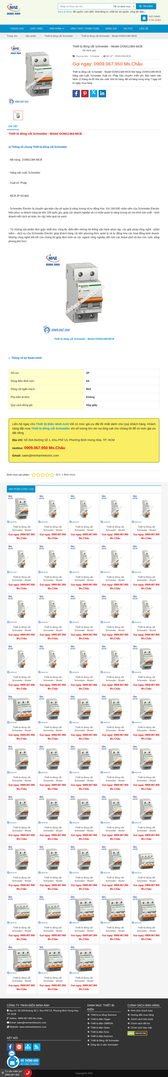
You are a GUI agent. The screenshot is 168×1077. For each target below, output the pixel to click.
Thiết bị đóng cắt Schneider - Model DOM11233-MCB (146, 830)
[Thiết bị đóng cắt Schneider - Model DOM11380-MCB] (146, 509)
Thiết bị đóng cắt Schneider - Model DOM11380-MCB (146, 529)
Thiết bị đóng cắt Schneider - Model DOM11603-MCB (84, 930)
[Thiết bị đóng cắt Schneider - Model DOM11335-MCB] (53, 609)
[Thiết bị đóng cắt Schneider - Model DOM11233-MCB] (146, 809)
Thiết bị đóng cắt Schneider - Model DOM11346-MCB (84, 630)
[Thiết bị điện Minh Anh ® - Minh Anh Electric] (32, 9)
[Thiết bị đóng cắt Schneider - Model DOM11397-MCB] (53, 960)
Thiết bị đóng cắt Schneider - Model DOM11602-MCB (115, 930)
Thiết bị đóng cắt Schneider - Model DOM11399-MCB (146, 930)
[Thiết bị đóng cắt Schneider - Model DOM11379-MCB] (21, 559)
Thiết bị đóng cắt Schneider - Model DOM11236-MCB (52, 830)
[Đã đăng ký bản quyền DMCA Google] (137, 1033)
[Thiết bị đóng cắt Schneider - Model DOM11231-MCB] (53, 859)
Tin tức (128, 28)
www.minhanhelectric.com (33, 1026)
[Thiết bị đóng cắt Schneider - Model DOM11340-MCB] (115, 659)
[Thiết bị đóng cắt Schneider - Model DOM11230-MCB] (84, 859)
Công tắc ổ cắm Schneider (104, 1044)
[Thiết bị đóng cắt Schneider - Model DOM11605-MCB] (21, 909)
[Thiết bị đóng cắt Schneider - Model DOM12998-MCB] (115, 859)
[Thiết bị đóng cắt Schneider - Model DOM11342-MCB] (53, 659)
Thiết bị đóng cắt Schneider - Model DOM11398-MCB (21, 980)
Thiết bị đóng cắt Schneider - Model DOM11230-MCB (84, 880)
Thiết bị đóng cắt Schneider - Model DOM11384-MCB (84, 338)
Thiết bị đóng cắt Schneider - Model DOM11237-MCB (21, 830)
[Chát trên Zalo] (11, 1053)
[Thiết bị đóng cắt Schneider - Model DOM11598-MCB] (84, 509)
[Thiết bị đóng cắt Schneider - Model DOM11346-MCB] (84, 609)
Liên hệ (143, 28)
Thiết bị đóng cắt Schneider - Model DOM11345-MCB (115, 630)
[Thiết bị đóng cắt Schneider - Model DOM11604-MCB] (53, 909)
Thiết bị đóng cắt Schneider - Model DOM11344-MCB (146, 630)
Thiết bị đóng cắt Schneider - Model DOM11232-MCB (21, 880)
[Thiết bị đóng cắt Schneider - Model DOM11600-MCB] (84, 709)
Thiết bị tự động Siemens (103, 1015)
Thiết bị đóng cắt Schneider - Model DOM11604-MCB (52, 930)
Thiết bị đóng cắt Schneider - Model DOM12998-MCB (115, 880)
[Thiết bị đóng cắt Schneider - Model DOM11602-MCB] (115, 909)
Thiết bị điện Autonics (101, 1036)
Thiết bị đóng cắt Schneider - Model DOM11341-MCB (84, 680)
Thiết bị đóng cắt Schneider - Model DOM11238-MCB (146, 780)
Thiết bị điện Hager (100, 1019)
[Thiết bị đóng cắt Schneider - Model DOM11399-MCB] (146, 909)
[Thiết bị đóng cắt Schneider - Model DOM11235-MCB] (84, 809)
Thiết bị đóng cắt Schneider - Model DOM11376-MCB (115, 580)
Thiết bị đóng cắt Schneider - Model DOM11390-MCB (115, 730)
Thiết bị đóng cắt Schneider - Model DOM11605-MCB (21, 930)
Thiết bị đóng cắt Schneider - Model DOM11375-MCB (146, 580)
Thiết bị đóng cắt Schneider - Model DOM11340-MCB (115, 680)
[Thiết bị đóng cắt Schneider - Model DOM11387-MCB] (53, 759)
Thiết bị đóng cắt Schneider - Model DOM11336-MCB (21, 630)
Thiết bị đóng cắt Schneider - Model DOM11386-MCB (84, 780)
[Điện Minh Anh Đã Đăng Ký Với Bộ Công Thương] (44, 1060)
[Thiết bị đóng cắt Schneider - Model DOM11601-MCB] (53, 709)
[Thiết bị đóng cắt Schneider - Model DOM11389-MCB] (146, 709)
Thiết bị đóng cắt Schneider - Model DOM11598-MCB (84, 529)
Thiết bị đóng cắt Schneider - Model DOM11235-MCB (84, 830)
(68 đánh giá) (89, 50)
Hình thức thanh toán (85, 28)
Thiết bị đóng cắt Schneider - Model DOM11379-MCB (21, 580)
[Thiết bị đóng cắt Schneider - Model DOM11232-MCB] (21, 859)
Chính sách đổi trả (140, 1023)
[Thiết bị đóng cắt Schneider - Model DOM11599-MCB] (53, 509)
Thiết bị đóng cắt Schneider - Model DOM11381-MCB (115, 529)
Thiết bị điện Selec (100, 1027)
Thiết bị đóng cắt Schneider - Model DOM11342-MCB (52, 680)
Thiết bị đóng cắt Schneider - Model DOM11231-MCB (52, 880)
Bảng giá (111, 28)
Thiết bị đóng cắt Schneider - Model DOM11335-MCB (52, 630)
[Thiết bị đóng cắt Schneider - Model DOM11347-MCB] (21, 709)
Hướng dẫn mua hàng (142, 1015)
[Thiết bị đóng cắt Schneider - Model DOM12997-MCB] (146, 659)
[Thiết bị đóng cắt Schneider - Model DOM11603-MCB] (84, 909)
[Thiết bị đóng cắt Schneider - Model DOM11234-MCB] (115, 809)
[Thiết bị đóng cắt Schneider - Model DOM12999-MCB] (21, 509)
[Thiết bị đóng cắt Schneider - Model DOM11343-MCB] (21, 659)
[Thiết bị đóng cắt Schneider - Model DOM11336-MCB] (21, 609)
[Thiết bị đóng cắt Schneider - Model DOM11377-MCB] (84, 559)
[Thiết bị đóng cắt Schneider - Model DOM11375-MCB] (146, 559)
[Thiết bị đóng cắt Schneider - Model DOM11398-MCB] (21, 960)
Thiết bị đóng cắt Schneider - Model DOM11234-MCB (115, 830)
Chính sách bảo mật (141, 1027)
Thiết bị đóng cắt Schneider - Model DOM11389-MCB (146, 730)
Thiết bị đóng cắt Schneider (50, 428)
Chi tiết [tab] (13, 126)
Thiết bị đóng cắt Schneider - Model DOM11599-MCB (52, 529)
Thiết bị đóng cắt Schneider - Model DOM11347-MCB (21, 730)
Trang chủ (17, 28)
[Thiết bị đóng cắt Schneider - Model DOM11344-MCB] (146, 609)
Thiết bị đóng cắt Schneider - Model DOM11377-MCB (84, 580)
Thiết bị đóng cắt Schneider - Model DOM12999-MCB (21, 529)
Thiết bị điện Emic (99, 1032)
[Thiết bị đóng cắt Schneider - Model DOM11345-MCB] (115, 609)
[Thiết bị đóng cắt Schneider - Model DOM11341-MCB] (84, 659)
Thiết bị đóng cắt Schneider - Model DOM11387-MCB (52, 780)
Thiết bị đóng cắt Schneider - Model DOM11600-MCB (84, 730)
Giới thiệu (36, 28)
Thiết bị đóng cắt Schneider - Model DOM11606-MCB (146, 880)
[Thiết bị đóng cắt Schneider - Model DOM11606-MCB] (146, 859)
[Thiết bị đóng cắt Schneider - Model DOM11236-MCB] (53, 809)
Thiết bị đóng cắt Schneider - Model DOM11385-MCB (115, 780)
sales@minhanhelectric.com (31, 1022)
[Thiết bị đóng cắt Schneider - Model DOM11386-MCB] (84, 759)
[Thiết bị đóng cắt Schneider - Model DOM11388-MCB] (21, 759)
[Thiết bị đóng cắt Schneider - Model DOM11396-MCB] (84, 960)
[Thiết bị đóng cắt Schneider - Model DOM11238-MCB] (146, 759)
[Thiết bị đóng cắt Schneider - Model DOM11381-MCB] (115, 509)
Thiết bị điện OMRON (101, 1023)
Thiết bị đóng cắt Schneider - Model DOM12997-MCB (146, 680)
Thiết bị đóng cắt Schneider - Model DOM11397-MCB (52, 980)
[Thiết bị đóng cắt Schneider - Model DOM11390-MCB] (115, 709)
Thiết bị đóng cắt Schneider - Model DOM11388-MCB (21, 780)
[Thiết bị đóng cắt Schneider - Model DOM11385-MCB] (115, 759)
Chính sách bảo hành (141, 1019)
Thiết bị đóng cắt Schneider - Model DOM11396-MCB (84, 980)
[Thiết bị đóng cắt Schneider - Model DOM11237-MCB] (21, 809)
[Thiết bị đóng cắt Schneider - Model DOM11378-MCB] (53, 559)
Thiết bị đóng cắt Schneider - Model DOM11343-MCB (21, 680)
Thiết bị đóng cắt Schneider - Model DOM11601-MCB (52, 730)
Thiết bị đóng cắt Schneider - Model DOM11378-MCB (52, 580)
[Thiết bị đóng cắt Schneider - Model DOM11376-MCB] (115, 559)
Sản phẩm (55, 28)
